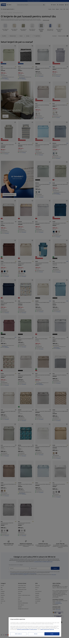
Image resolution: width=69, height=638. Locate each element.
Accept (52, 633)
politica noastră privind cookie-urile (47, 629)
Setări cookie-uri (18, 633)
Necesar (35, 633)
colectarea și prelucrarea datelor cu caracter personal (27, 629)
